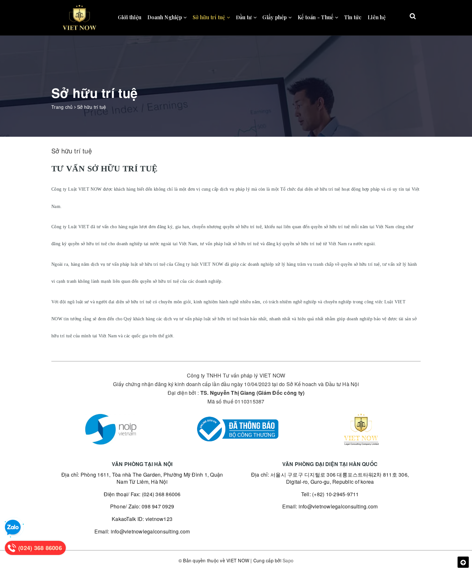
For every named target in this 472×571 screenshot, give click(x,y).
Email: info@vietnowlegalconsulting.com (142, 531)
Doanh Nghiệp (165, 17)
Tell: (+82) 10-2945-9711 (330, 494)
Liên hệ (377, 17)
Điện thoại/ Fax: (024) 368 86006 (142, 494)
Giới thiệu (130, 17)
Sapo (288, 560)
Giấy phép (275, 17)
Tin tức (353, 17)
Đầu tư (244, 17)
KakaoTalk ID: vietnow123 (142, 519)
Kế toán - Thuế (316, 17)
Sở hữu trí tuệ (210, 17)
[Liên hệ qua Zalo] (13, 528)
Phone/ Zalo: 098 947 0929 (142, 506)
